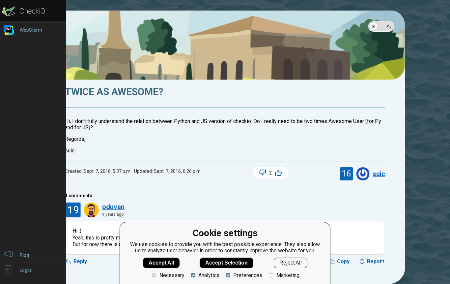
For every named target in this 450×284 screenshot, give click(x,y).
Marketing (287, 275)
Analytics (208, 275)
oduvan (113, 207)
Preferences (247, 275)
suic (379, 174)
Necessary (171, 275)
